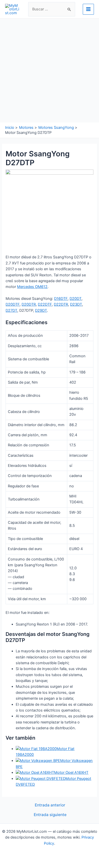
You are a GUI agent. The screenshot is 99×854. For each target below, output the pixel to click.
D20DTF (13, 304)
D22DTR (61, 304)
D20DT (75, 298)
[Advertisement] (49, 70)
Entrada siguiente (50, 815)
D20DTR (29, 304)
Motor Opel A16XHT (71, 772)
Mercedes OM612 (32, 286)
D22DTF (45, 304)
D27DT (11, 310)
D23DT (76, 304)
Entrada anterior (50, 805)
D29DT (41, 310)
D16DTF (61, 298)
